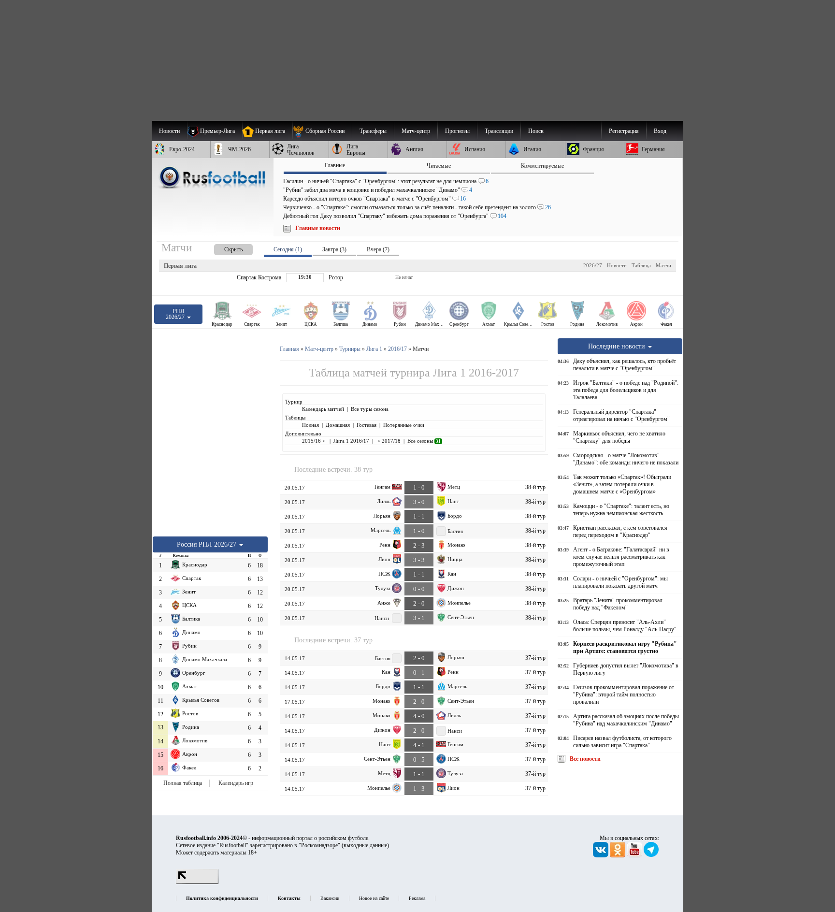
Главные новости (317, 228)
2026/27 (592, 265)
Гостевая (366, 425)
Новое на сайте (374, 898)
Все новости (585, 758)
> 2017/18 (388, 441)
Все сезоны (424, 441)
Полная (310, 425)
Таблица (641, 265)
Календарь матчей (323, 409)
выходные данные (365, 845)
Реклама (417, 898)
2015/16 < (314, 441)
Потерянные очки (403, 425)
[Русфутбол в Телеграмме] (651, 855)
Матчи (663, 265)
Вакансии (329, 898)
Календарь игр (235, 783)
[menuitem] (322, 131)
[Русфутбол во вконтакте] (601, 855)
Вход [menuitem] (660, 131)
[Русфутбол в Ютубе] (635, 855)
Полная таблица (182, 783)
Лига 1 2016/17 (351, 441)
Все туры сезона (370, 409)
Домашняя (338, 425)
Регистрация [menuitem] (624, 131)
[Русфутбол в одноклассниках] (618, 855)
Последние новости (617, 346)
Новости (617, 265)
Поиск (536, 131)
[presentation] (224, 248)
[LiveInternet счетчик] (197, 882)
